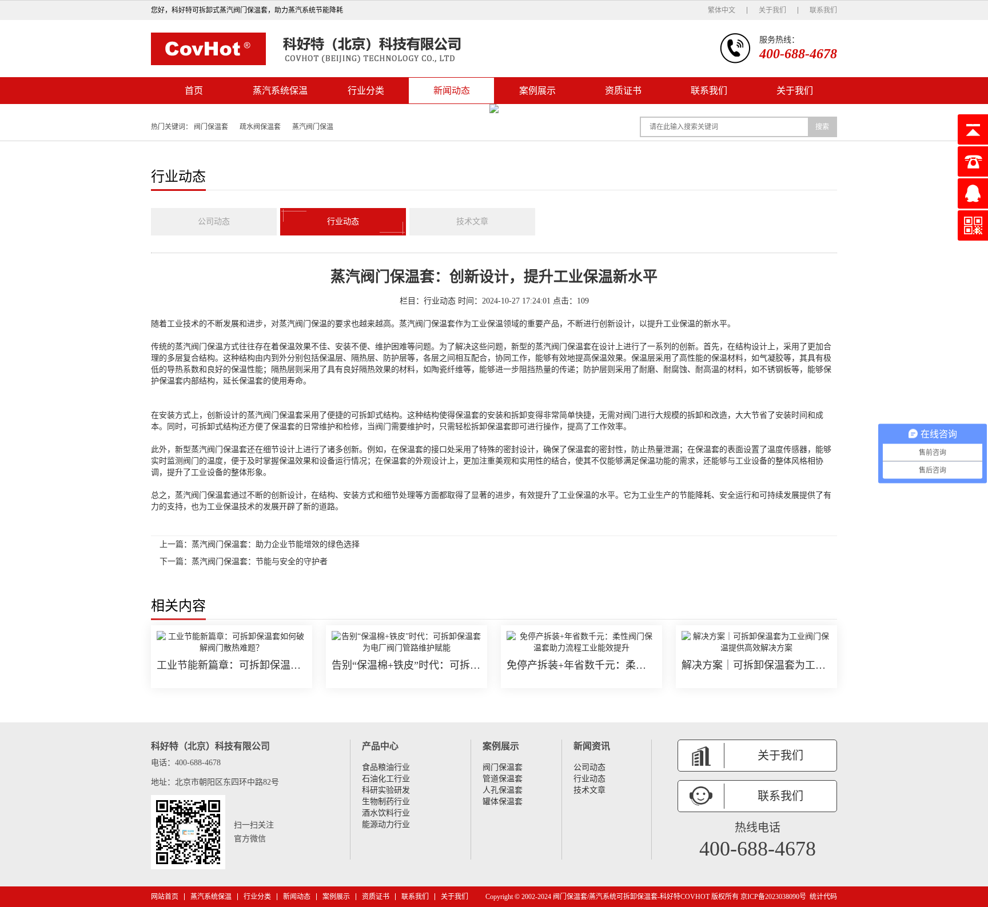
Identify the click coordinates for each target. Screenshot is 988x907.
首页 (194, 90)
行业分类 (366, 90)
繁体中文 (721, 10)
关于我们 (772, 10)
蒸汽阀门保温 (312, 127)
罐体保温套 (503, 801)
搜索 (822, 127)
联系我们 (823, 10)
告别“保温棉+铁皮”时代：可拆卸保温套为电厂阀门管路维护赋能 (406, 665)
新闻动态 (451, 90)
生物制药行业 (386, 801)
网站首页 (164, 896)
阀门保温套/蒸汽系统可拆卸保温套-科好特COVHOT (631, 897)
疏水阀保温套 (260, 127)
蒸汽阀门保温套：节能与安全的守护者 (260, 561)
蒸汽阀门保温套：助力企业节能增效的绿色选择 (276, 544)
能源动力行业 (386, 824)
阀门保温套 (211, 127)
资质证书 (623, 90)
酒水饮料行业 (386, 813)
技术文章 (472, 221)
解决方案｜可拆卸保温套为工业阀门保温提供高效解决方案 (756, 665)
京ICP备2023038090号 (773, 897)
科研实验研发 (386, 790)
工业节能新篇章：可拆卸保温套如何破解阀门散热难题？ (231, 665)
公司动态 (214, 221)
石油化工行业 (386, 778)
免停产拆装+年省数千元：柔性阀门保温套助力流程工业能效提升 (581, 665)
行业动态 (343, 221)
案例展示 (537, 90)
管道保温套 (503, 778)
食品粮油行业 (386, 767)
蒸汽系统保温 (280, 90)
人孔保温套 (503, 790)
